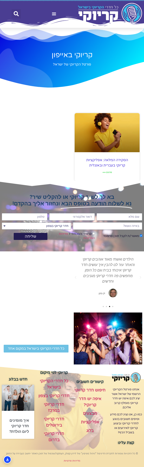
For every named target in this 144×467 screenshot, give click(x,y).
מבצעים (90, 413)
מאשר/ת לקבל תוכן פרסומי (121, 236)
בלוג (90, 430)
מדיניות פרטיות (72, 460)
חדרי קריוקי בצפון (54, 395)
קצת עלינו (126, 442)
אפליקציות (90, 422)
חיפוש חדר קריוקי (90, 390)
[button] (54, 14)
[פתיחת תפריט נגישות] (7, 459)
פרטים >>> (107, 172)
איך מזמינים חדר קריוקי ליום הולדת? (19, 426)
